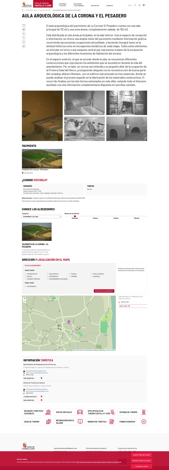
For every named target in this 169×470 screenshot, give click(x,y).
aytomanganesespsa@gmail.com (36, 371)
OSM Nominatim (111, 350)
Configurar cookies (141, 466)
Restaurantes (31, 286)
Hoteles (29, 276)
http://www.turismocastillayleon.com (37, 391)
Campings (74, 276)
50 (116, 218)
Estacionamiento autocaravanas (59, 279)
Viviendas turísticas (33, 279)
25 (95, 218)
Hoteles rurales (98, 274)
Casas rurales (54, 274)
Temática (25, 213)
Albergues (96, 276)
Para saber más (28, 173)
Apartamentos (53, 276)
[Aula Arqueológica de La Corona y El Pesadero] (42, 116)
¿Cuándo (30, 397)
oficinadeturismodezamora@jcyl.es (37, 389)
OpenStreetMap (88, 350)
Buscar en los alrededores (104, 291)
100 (137, 218)
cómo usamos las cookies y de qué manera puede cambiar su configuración (98, 462)
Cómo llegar (123, 306)
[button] (144, 5)
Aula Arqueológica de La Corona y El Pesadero (66, 10)
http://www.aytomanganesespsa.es (37, 373)
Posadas (73, 274)
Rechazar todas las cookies (142, 460)
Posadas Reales (32, 274)
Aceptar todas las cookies (141, 455)
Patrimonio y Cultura (31, 10)
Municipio (75, 218)
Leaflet (77, 350)
